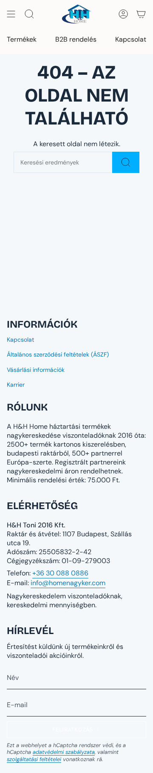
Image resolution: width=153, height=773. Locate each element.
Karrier (16, 384)
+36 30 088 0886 (60, 573)
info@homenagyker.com (68, 582)
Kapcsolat (20, 339)
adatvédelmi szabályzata (64, 752)
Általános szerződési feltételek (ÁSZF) (58, 354)
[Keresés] (125, 162)
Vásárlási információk (36, 370)
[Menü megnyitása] (11, 14)
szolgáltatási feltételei (34, 759)
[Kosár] (141, 14)
